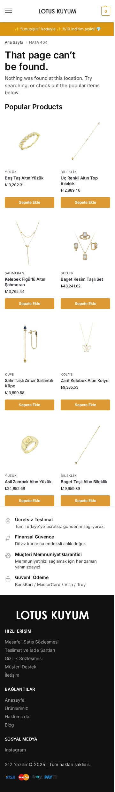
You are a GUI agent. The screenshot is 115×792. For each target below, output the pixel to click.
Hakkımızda (17, 716)
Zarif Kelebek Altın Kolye (85, 380)
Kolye (67, 374)
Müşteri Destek (20, 666)
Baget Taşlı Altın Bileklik (84, 481)
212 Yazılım (16, 764)
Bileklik (69, 172)
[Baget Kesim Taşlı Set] (85, 242)
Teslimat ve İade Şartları (30, 650)
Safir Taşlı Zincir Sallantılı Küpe (29, 383)
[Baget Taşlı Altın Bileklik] (85, 444)
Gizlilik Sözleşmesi (23, 658)
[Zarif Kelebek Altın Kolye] (85, 343)
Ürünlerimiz (16, 708)
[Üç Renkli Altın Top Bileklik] (85, 141)
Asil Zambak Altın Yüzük (28, 481)
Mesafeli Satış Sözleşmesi (31, 641)
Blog (9, 724)
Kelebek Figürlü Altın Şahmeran (25, 282)
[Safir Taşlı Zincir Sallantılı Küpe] (29, 343)
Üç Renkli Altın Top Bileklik (79, 180)
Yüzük (11, 172)
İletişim (12, 675)
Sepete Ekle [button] (29, 202)
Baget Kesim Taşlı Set (82, 279)
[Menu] (14, 11)
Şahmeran (15, 273)
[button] (105, 11)
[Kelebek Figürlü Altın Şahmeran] (29, 242)
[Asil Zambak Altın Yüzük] (29, 444)
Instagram (15, 749)
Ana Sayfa (14, 42)
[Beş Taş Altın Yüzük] (29, 141)
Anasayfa (15, 700)
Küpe (9, 374)
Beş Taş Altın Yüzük (24, 177)
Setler (67, 273)
